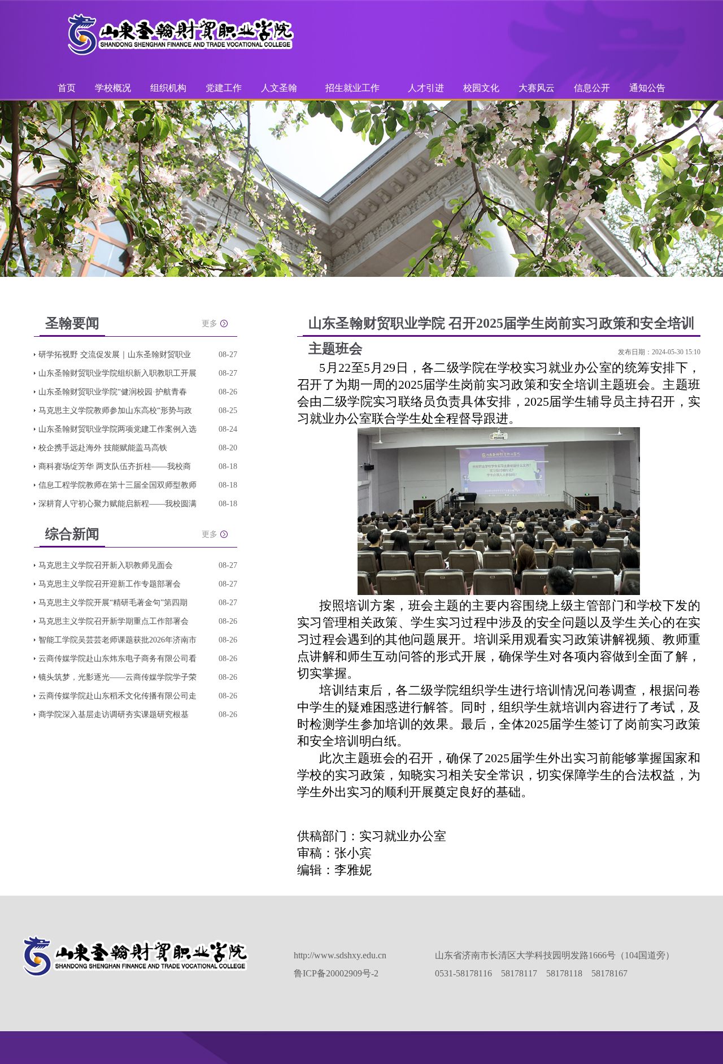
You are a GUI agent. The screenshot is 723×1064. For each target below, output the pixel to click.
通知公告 (647, 88)
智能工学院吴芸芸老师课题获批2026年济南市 (117, 640)
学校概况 (113, 88)
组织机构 (168, 88)
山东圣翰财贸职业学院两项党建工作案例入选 (117, 429)
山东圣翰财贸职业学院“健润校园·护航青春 (112, 392)
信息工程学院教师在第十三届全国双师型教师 (117, 485)
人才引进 (426, 88)
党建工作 (224, 88)
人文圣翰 (279, 88)
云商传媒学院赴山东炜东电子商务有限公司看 (117, 658)
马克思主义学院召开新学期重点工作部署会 (113, 621)
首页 (67, 88)
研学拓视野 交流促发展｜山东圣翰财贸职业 (114, 354)
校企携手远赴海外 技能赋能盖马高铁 (102, 448)
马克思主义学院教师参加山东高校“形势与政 (115, 410)
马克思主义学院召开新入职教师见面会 (105, 565)
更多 (209, 323)
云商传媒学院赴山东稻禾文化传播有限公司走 (117, 696)
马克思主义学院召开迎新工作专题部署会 (109, 584)
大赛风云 (537, 88)
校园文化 (481, 88)
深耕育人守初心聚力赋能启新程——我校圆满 (117, 504)
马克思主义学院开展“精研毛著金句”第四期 (113, 602)
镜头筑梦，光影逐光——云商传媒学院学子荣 (117, 677)
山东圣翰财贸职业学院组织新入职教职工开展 (117, 373)
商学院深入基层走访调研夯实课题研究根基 (113, 714)
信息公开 (592, 88)
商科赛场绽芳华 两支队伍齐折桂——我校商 (114, 466)
